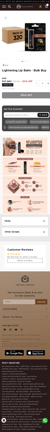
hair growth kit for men (12, 384)
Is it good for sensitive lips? (15, 122)
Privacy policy (19, 335)
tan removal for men (10, 366)
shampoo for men (9, 424)
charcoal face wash (31, 414)
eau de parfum (8, 391)
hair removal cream (19, 399)
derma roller (24, 396)
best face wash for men (12, 386)
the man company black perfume (16, 406)
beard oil (6, 399)
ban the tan (32, 376)
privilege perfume (10, 396)
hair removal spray (10, 394)
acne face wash (20, 411)
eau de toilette (22, 391)
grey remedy (25, 394)
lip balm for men (9, 389)
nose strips (7, 411)
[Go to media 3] (23, 61)
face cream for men (30, 409)
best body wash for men (12, 371)
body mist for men (10, 426)
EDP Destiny (24, 369)
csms (26, 386)
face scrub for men (10, 404)
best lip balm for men (26, 379)
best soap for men (31, 401)
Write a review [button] (25, 261)
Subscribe (41, 302)
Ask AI (44, 115)
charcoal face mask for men (14, 376)
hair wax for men (35, 411)
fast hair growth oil (39, 421)
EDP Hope (25, 366)
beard (43, 409)
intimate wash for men (11, 409)
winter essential (28, 429)
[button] (4, 7)
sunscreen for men (39, 366)
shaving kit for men (24, 416)
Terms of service (33, 335)
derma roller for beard (11, 401)
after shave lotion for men (30, 426)
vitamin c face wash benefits (14, 374)
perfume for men (39, 394)
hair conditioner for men (29, 424)
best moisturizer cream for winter (16, 381)
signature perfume (10, 419)
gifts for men (36, 396)
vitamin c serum (9, 379)
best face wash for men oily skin (16, 421)
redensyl (41, 419)
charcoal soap (8, 416)
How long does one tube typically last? (22, 127)
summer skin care (9, 369)
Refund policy (7, 335)
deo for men (35, 391)
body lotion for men (27, 419)
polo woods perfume (29, 404)
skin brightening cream (12, 414)
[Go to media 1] (22, 61)
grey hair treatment (38, 386)
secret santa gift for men (33, 384)
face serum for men (39, 369)
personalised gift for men (28, 389)
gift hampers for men (11, 429)
